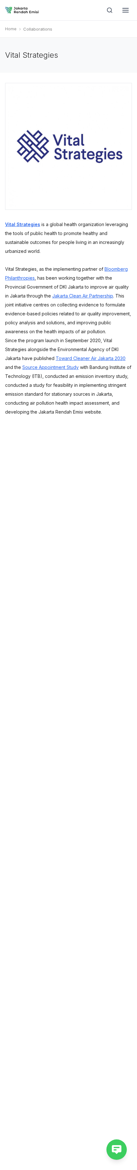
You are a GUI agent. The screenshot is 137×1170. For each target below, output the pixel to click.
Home (11, 28)
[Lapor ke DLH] (116, 1149)
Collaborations (37, 29)
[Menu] (125, 10)
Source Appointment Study (50, 367)
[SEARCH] (109, 10)
